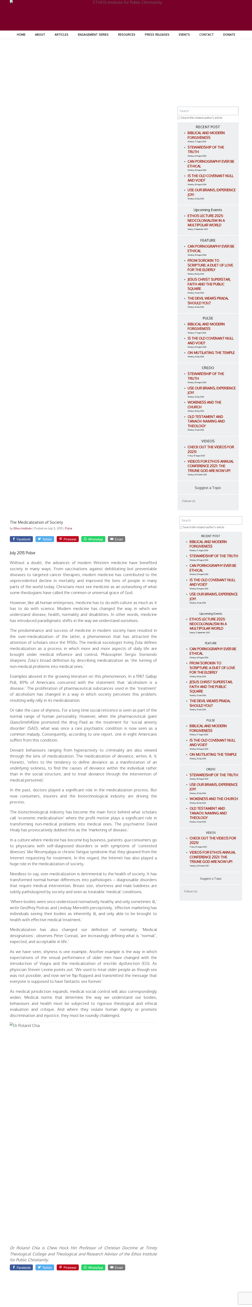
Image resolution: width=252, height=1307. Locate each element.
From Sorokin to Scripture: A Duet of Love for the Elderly (210, 265)
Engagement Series (93, 34)
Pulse (68, 528)
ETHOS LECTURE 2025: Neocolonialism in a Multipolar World (206, 220)
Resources (126, 34)
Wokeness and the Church (214, 798)
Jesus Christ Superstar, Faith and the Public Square (209, 284)
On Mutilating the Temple (211, 352)
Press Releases (157, 34)
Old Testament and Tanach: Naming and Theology (206, 421)
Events (184, 34)
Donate (229, 34)
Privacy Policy (226, 1298)
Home (21, 34)
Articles (62, 34)
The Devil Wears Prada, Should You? (208, 300)
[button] (22, 58)
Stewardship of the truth (214, 556)
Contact (206, 34)
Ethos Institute (23, 528)
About (40, 34)
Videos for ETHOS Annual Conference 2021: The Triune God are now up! (211, 466)
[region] (126, 58)
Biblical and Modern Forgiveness (206, 135)
